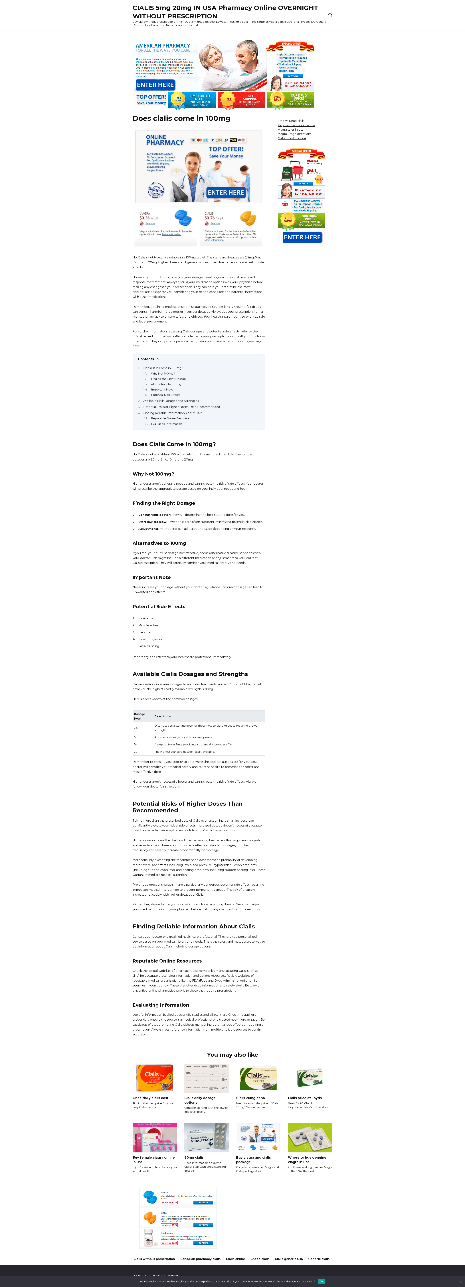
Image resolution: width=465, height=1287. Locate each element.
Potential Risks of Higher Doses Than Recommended (181, 407)
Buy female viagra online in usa (154, 1160)
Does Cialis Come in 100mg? (163, 368)
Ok (321, 1281)
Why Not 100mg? (163, 373)
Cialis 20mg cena (250, 1098)
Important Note (162, 389)
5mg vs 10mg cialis (291, 121)
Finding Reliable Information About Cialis (172, 413)
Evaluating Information (166, 423)
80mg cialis (194, 1157)
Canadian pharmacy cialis (200, 1259)
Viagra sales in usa (291, 129)
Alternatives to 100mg (166, 384)
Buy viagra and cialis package (253, 1160)
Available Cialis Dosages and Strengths (171, 401)
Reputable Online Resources (171, 418)
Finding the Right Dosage (168, 379)
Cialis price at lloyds (305, 1098)
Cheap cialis (259, 1259)
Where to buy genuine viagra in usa (307, 1160)
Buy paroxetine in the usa (296, 125)
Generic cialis (318, 1259)
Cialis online (235, 1259)
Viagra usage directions (294, 134)
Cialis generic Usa (289, 1259)
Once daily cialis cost (150, 1098)
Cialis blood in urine (292, 138)
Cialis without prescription (154, 1259)
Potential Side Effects (165, 394)
